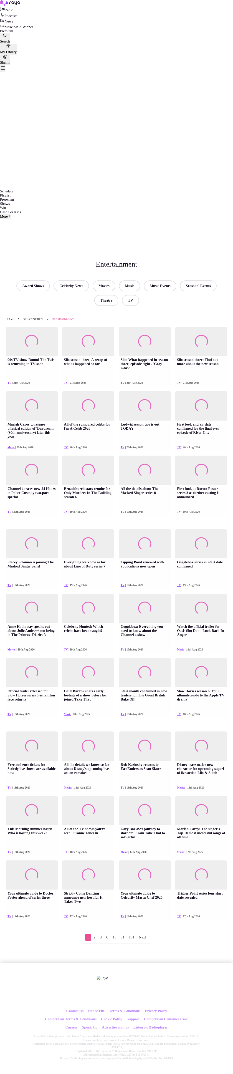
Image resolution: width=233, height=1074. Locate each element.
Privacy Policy (156, 1011)
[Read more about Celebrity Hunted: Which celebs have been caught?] (88, 608)
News (9, 21)
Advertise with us (115, 1027)
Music (129, 286)
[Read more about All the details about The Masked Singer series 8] (145, 470)
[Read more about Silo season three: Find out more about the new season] (201, 341)
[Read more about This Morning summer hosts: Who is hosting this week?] (32, 810)
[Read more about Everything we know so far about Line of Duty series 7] (88, 544)
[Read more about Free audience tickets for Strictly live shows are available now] (32, 746)
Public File (96, 1011)
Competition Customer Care (166, 1019)
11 (114, 937)
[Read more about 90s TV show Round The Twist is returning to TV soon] (32, 341)
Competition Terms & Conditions (70, 1019)
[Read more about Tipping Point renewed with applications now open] (145, 544)
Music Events (160, 286)
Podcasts (11, 16)
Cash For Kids (10, 212)
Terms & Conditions (124, 1011)
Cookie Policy (111, 1019)
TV (130, 300)
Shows (5, 204)
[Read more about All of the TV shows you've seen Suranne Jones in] (88, 810)
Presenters (7, 199)
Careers (71, 1027)
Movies (104, 286)
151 (131, 937)
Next (142, 937)
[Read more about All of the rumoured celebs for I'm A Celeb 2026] (88, 406)
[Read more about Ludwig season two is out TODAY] (145, 406)
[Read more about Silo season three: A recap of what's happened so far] (88, 341)
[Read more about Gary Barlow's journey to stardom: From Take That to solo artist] (145, 810)
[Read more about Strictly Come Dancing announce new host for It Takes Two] (88, 875)
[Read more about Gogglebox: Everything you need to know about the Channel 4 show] (145, 608)
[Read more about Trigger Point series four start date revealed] (201, 875)
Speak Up (89, 1027)
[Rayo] (102, 978)
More (4, 216)
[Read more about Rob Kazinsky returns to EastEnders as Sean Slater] (145, 746)
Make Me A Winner (19, 27)
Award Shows (33, 286)
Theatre (106, 300)
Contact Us (75, 1011)
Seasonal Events (198, 286)
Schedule (6, 191)
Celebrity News (71, 286)
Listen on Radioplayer (150, 1027)
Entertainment (62, 319)
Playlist (5, 195)
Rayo (11, 319)
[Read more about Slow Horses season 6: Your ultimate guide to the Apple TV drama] (201, 672)
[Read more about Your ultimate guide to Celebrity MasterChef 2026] (145, 875)
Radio (9, 10)
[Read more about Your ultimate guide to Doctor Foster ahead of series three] (32, 875)
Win (3, 208)
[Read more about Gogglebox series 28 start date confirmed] (201, 544)
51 (122, 937)
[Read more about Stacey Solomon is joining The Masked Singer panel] (32, 544)
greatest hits (33, 319)
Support (133, 1019)
